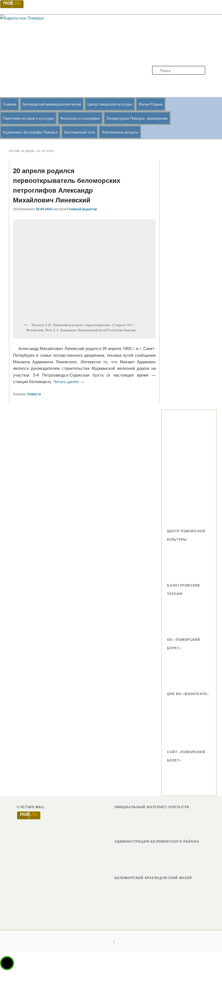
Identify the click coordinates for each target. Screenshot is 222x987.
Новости (34, 393)
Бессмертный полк (79, 132)
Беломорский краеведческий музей (52, 104)
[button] (7, 963)
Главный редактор (82, 208)
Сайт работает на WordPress (139, 941)
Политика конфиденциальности (86, 941)
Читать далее (68, 381)
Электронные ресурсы (120, 132)
